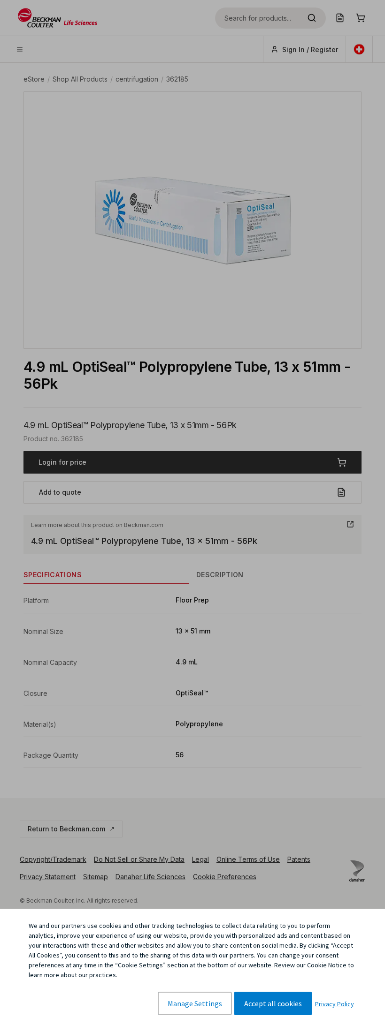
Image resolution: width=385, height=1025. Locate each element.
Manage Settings (195, 1003)
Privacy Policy (334, 1004)
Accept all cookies (273, 1003)
